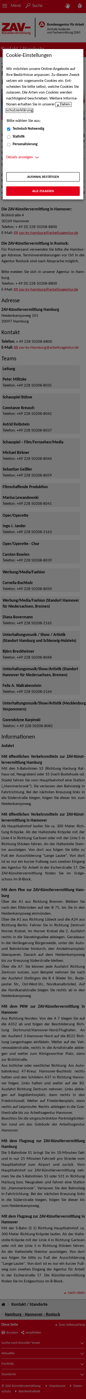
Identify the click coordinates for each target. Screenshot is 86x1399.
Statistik (19, 137)
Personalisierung (25, 144)
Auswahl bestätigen (43, 177)
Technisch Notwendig (28, 129)
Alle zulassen (43, 191)
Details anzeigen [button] (19, 157)
